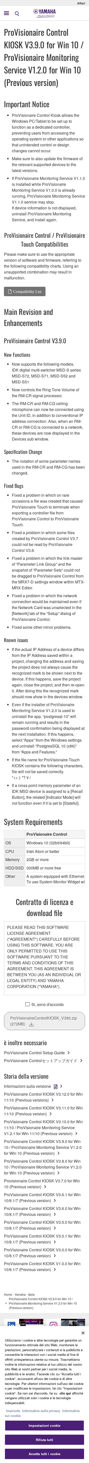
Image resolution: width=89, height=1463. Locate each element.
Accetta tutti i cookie (45, 1453)
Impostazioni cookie (44, 1425)
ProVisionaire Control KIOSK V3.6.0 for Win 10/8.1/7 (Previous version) (42, 1211)
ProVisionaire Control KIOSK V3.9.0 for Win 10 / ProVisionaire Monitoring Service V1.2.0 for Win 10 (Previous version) (43, 1147)
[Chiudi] (83, 1332)
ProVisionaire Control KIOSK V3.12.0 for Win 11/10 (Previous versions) (43, 1097)
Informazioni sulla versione (27, 1086)
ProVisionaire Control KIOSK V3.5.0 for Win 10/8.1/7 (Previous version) (42, 1225)
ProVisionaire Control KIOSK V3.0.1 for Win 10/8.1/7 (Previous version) (42, 1239)
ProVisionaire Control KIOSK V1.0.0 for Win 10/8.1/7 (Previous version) (42, 1266)
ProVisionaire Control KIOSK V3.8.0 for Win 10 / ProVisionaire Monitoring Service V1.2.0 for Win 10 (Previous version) (43, 1167)
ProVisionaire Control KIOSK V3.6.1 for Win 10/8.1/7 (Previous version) (42, 1197)
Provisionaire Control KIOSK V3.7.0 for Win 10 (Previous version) (42, 1184)
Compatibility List (27, 291)
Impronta (13, 1410)
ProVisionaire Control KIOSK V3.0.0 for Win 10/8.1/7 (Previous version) (42, 1253)
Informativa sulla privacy (41, 1410)
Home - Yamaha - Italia (19, 1294)
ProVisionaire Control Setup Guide (34, 1052)
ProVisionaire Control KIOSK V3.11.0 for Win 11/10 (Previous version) (43, 1111)
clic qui (65, 1393)
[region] (44, 1394)
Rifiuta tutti (44, 1439)
